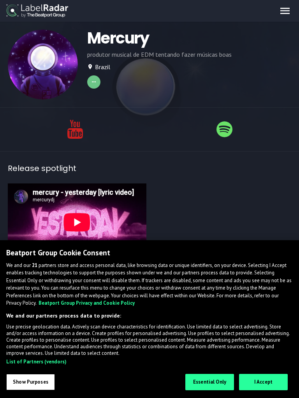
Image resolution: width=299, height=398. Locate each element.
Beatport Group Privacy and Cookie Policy (87, 303)
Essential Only (209, 382)
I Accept (263, 382)
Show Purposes (30, 382)
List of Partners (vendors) (36, 361)
